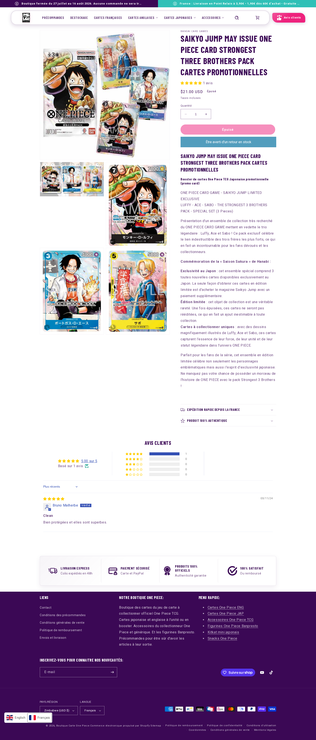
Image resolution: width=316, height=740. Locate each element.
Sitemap (155, 725)
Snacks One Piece (222, 638)
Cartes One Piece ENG (226, 607)
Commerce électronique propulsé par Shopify (120, 725)
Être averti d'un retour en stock (228, 142)
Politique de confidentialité (224, 725)
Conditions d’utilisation (261, 725)
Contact (45, 607)
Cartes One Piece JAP (226, 613)
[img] (53, 499)
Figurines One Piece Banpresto (233, 626)
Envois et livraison (53, 637)
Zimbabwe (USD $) (56, 710)
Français (90, 710)
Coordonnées (197, 730)
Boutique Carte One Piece (73, 725)
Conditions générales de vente (62, 622)
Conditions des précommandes (63, 615)
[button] (143, 17)
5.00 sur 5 (89, 461)
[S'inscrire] (112, 672)
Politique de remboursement (61, 630)
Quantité (186, 105)
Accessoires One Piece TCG (231, 620)
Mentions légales (265, 730)
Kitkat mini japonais (223, 632)
